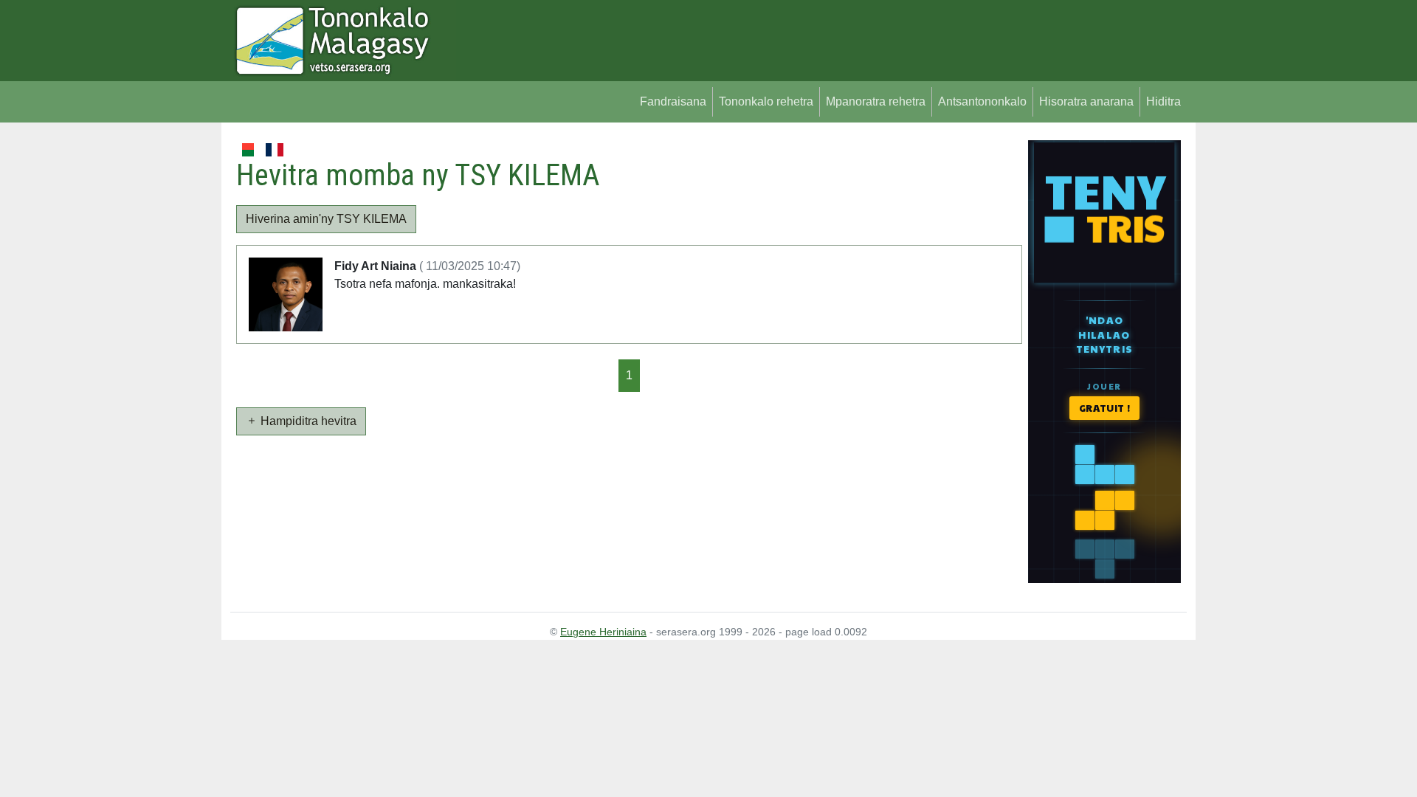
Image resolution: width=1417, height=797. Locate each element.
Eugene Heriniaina (603, 632)
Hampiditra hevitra (307, 421)
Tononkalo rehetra (766, 101)
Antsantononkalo (982, 101)
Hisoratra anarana (1086, 101)
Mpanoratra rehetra (875, 101)
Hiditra (1163, 101)
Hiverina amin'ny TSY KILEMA (326, 219)
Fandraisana (673, 101)
